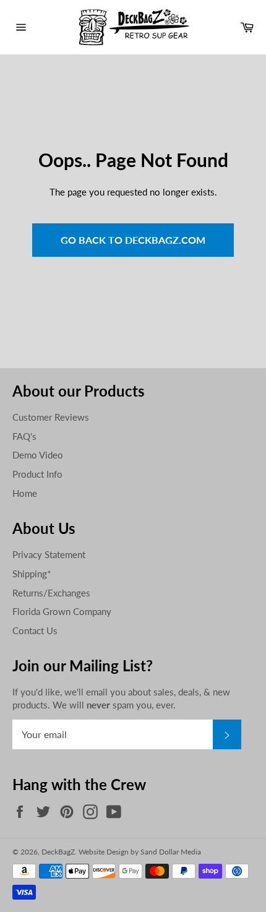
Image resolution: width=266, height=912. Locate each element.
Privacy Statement (48, 554)
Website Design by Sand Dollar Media (140, 851)
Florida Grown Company (61, 611)
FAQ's (24, 436)
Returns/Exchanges (51, 592)
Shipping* (31, 573)
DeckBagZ (58, 851)
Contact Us (35, 630)
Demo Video (37, 454)
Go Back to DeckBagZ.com (133, 240)
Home (24, 493)
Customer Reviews (50, 417)
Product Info (37, 474)
